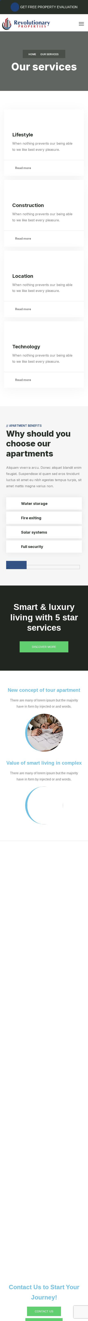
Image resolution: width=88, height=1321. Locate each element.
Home (32, 54)
